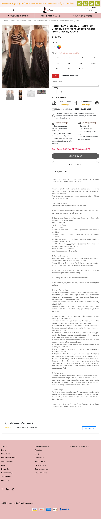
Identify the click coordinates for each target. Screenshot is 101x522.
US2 (69, 58)
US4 (81, 58)
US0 (57, 58)
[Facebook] (2, 489)
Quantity (55, 88)
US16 (57, 69)
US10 (69, 63)
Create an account (94, 10)
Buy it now (75, 164)
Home (6, 21)
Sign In (86, 10)
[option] (18, 15)
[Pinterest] (7, 489)
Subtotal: (55, 97)
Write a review (89, 428)
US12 (81, 63)
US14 (93, 63)
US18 (69, 69)
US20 (81, 69)
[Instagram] (13, 489)
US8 (57, 63)
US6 (93, 58)
